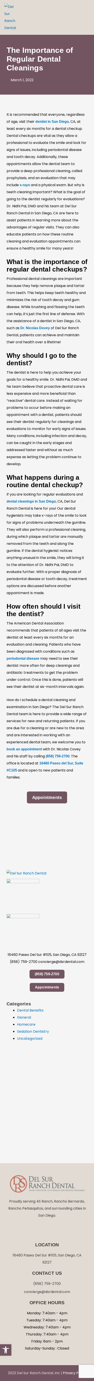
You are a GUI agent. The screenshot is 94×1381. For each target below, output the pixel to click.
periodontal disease (23, 658)
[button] (85, 17)
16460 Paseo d (51, 763)
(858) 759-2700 (58, 756)
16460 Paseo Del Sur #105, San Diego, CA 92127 (47, 954)
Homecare (26, 1024)
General (24, 1017)
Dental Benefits (30, 1010)
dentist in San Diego (52, 121)
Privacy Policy (74, 1372)
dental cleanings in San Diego (31, 501)
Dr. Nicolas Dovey (35, 328)
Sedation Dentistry (33, 1031)
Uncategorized (29, 1038)
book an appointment (24, 749)
